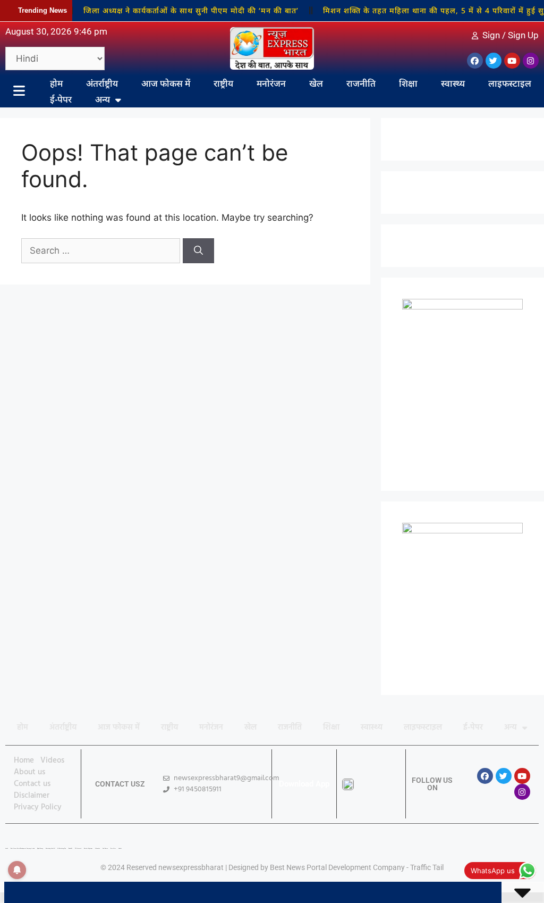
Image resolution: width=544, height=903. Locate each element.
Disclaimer (31, 795)
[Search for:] (102, 250)
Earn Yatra (113, 848)
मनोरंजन (271, 83)
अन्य (102, 99)
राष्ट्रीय (223, 83)
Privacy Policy (38, 807)
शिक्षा (408, 83)
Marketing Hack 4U (50, 848)
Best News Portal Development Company (337, 867)
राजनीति (361, 83)
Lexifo (6, 848)
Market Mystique (88, 848)
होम (56, 83)
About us (29, 772)
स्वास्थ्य (453, 83)
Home (24, 760)
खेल (316, 83)
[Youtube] (512, 61)
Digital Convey (40, 848)
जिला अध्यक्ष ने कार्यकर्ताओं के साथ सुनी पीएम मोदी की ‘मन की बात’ (182, 10)
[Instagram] (531, 61)
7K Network (78, 848)
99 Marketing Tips (61, 848)
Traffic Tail (427, 867)
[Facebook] (475, 61)
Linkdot (120, 848)
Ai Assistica (97, 848)
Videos (52, 760)
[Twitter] (494, 61)
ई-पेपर (61, 99)
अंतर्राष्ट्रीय (102, 83)
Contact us (32, 784)
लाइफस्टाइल (509, 83)
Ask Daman (105, 848)
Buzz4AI (70, 848)
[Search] (198, 251)
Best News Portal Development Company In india (23, 848)
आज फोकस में (165, 83)
